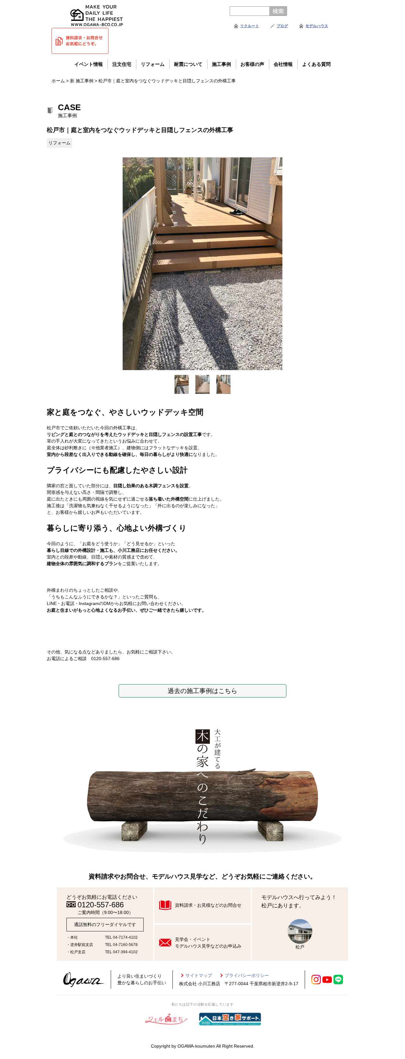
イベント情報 (88, 64)
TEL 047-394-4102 (121, 952)
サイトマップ (198, 975)
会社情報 (283, 64)
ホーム (58, 80)
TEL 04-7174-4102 (121, 937)
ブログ (282, 26)
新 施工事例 (81, 80)
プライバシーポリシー (247, 975)
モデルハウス (316, 26)
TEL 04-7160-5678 (121, 944)
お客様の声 (252, 64)
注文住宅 (121, 64)
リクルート (249, 26)
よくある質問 (316, 64)
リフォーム (153, 64)
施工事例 (221, 64)
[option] (202, 263)
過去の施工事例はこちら (202, 690)
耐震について (188, 64)
